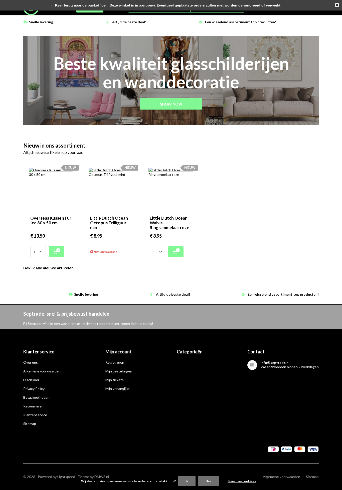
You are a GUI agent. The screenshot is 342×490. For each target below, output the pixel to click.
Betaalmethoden (36, 397)
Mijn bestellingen (118, 371)
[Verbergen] (337, 5)
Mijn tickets (114, 380)
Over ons (30, 362)
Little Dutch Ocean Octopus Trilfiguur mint (109, 222)
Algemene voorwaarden (42, 371)
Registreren (114, 362)
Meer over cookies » (242, 481)
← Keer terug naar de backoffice (78, 5)
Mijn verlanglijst (117, 388)
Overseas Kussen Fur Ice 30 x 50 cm (50, 220)
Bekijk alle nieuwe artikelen (48, 267)
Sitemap (29, 423)
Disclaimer (31, 380)
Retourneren (33, 406)
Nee (208, 481)
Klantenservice (35, 415)
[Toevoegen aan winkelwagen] (56, 251)
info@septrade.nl (275, 362)
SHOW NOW (171, 104)
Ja (186, 481)
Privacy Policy (34, 388)
